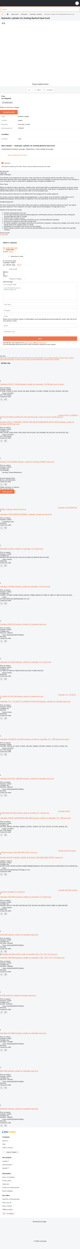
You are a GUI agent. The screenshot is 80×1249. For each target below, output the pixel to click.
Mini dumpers (27, 358)
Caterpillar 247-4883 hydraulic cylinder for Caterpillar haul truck (23, 1033)
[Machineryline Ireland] (13, 3)
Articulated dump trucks (15, 358)
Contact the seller (9, 112)
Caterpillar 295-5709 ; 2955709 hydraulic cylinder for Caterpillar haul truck (27, 779)
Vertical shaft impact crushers (40, 359)
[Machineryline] (7, 14)
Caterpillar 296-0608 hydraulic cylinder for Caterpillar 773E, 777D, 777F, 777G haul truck (32, 958)
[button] (77, 3)
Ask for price (8, 102)
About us (5, 1141)
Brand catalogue (7, 1191)
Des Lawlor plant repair (10, 248)
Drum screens (26, 359)
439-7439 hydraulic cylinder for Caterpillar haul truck (19, 1071)
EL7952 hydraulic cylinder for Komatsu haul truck (18, 995)
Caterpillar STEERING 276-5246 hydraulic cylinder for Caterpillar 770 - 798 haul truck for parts (34, 739)
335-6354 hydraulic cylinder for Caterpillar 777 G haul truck (21, 549)
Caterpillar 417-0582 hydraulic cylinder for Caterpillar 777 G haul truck (25, 662)
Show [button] (19, 265)
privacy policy (28, 342)
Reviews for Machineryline (10, 1187)
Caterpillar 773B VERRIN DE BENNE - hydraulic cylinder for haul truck (26, 514)
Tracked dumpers (38, 358)
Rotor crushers (55, 359)
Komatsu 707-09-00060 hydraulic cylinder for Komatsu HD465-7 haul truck (27, 462)
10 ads (11, 251)
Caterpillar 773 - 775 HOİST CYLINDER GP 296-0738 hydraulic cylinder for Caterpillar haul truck (35, 701)
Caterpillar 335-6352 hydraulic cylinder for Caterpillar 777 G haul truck (25, 897)
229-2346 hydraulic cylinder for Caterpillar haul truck (19, 935)
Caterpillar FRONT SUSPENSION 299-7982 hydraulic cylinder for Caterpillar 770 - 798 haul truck (35, 818)
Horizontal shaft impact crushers (10, 359)
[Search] (77, 9)
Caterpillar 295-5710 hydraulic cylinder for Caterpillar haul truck (23, 624)
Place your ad (7, 491)
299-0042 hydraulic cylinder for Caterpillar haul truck (19, 1109)
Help (3, 1144)
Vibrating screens (58, 358)
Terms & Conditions (8, 1177)
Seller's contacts (7, 1147)
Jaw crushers (48, 358)
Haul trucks (4, 358)
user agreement (41, 342)
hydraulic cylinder (23, 116)
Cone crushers (69, 358)
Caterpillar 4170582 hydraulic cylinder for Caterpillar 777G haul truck (25, 586)
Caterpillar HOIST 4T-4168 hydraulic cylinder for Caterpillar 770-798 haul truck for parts (32, 384)
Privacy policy (6, 1180)
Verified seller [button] (10, 249)
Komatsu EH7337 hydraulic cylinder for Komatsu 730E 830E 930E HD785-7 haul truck (31, 857)
